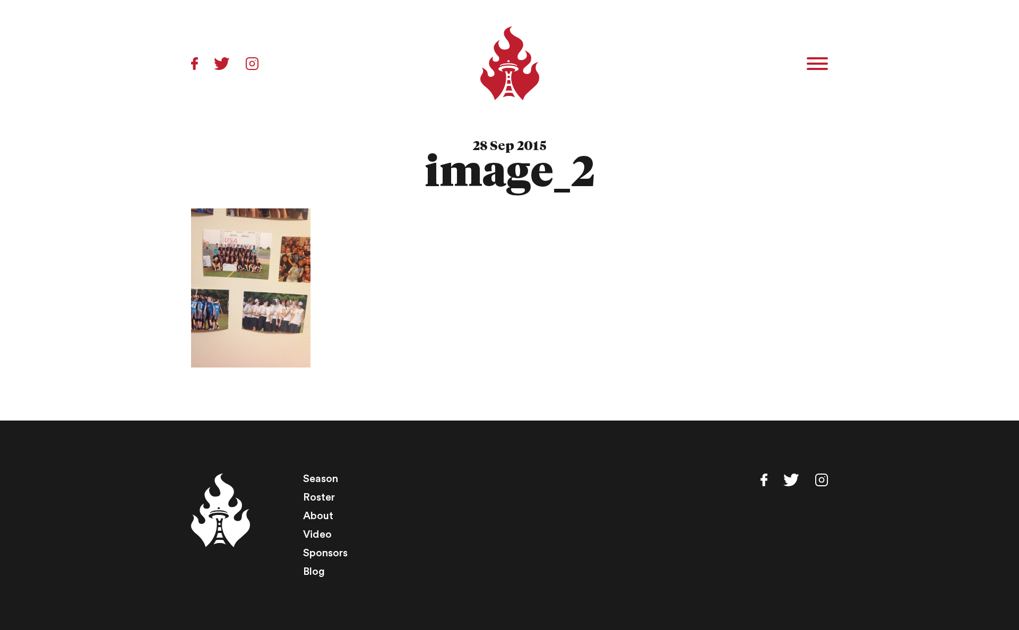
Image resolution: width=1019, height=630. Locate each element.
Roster (319, 497)
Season (320, 479)
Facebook (194, 63)
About (318, 516)
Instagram (252, 63)
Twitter (222, 63)
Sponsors (325, 553)
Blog (314, 571)
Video (317, 534)
